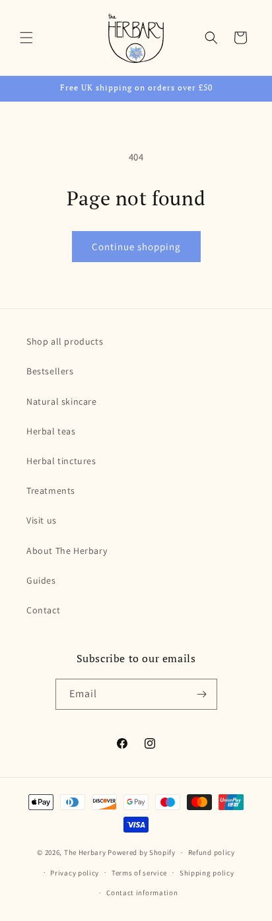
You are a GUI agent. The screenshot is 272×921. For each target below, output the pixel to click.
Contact (43, 610)
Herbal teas (51, 431)
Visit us (41, 520)
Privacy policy (74, 872)
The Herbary (85, 852)
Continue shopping (136, 246)
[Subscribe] (202, 694)
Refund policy (211, 852)
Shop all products (64, 341)
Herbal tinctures (61, 461)
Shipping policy (207, 872)
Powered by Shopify (142, 852)
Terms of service (139, 872)
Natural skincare (61, 401)
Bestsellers (50, 371)
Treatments (50, 490)
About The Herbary (66, 551)
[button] (26, 37)
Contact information (142, 892)
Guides (41, 580)
